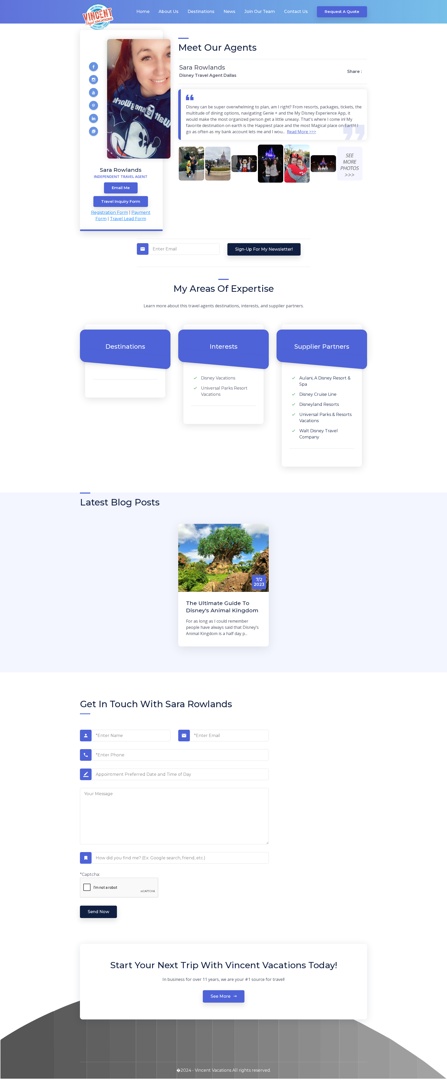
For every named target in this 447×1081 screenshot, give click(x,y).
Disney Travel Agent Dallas (207, 75)
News (229, 11)
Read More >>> (301, 132)
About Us (168, 11)
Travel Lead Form (128, 218)
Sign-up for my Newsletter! (264, 249)
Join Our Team (259, 11)
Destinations (201, 11)
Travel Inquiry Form (120, 201)
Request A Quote (342, 11)
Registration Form (109, 212)
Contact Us (296, 11)
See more (221, 996)
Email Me (121, 187)
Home (143, 11)
